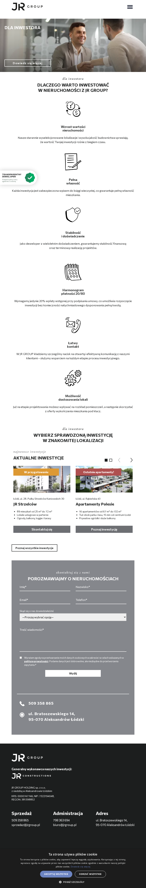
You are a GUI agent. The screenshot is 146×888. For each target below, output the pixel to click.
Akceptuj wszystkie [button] (56, 874)
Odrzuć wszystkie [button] (90, 874)
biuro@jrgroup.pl (65, 825)
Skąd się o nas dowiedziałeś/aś (37, 610)
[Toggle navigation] (130, 6)
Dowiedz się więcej (80, 866)
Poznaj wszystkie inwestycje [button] (34, 548)
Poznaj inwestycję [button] (104, 529)
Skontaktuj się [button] (42, 529)
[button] (106, 460)
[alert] (73, 868)
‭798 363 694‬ (61, 820)
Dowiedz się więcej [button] (27, 63)
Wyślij (73, 673)
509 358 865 (20, 820)
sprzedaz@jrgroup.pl (26, 825)
